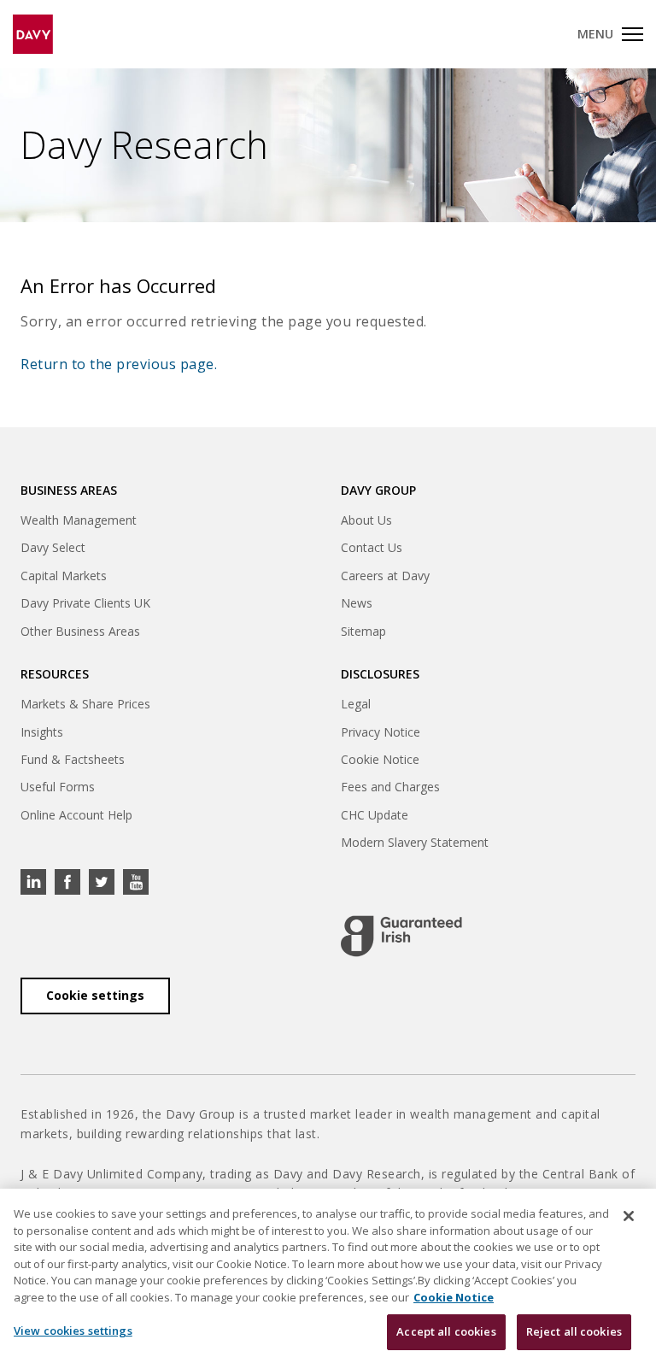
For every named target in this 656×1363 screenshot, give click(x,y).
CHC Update (374, 815)
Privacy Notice (380, 732)
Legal (356, 704)
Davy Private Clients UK (85, 603)
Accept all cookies (445, 1331)
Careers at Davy (385, 575)
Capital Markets (63, 575)
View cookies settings (73, 1330)
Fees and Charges (390, 786)
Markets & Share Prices (85, 704)
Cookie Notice (380, 759)
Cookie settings (95, 995)
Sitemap (363, 631)
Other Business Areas (80, 631)
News (356, 603)
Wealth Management (78, 520)
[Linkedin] (33, 882)
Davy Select (52, 547)
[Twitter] (101, 882)
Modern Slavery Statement (415, 842)
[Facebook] (67, 882)
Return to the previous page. (118, 364)
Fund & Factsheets (72, 759)
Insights (41, 732)
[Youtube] (136, 882)
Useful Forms (57, 786)
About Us (366, 520)
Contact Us (371, 547)
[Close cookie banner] (628, 1216)
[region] (328, 1276)
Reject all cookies (574, 1331)
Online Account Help (76, 815)
